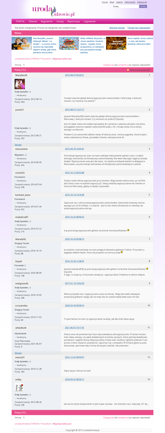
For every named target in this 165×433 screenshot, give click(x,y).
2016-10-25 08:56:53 (74, 216)
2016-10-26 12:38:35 (74, 261)
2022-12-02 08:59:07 (74, 357)
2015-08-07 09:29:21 (74, 75)
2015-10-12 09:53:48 (74, 172)
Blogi (112, 2)
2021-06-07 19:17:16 (74, 327)
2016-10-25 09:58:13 (74, 239)
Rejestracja (73, 21)
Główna (33, 21)
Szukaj (60, 21)
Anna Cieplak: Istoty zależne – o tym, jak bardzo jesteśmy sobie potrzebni (140, 41)
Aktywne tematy (117, 27)
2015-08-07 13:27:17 (74, 109)
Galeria (119, 2)
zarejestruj (123, 64)
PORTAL (20, 21)
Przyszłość (46, 58)
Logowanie (90, 21)
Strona (18, 144)
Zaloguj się (142, 2)
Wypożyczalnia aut (62, 58)
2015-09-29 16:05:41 (74, 148)
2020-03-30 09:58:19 (74, 305)
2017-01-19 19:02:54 (74, 283)
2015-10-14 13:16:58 (74, 194)
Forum (105, 2)
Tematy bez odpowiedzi (138, 27)
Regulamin (47, 21)
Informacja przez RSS (140, 69)
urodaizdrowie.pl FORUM (27, 58)
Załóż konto (129, 2)
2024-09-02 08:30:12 (74, 379)
